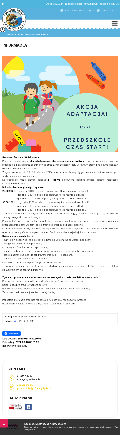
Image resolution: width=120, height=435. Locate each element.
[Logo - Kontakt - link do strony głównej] (14, 20)
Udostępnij (13, 333)
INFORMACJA (14, 45)
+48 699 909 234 (109, 10)
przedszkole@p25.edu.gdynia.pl (80, 10)
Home (20, 34)
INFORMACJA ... (43, 34)
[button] (3, 4)
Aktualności (29, 34)
